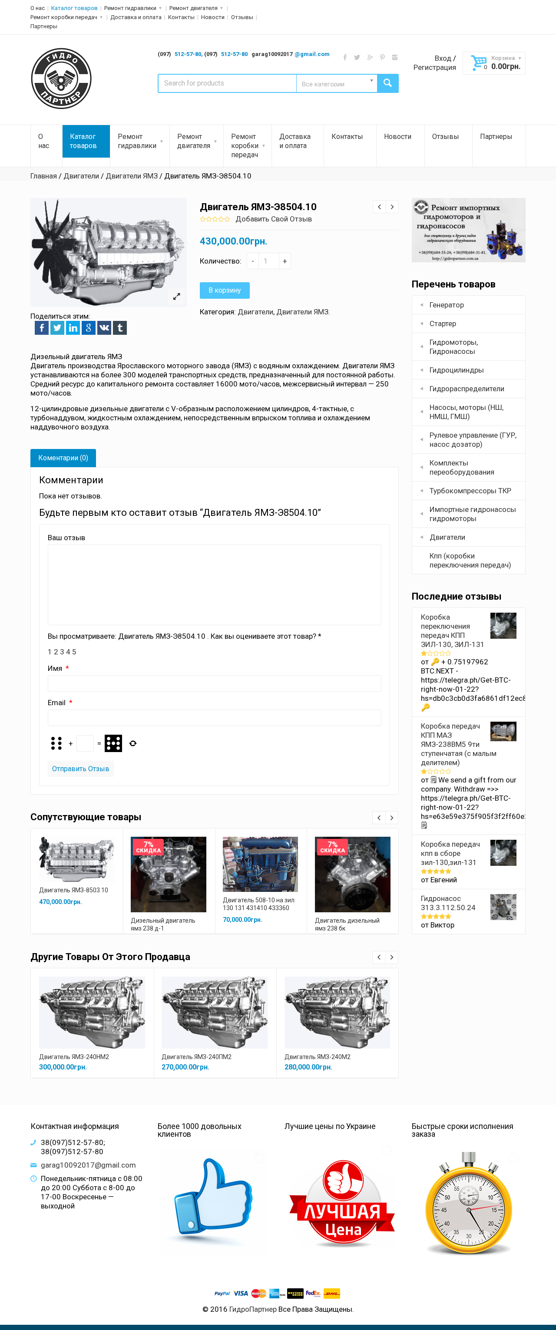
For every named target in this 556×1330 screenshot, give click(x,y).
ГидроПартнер (253, 1309)
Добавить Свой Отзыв (273, 219)
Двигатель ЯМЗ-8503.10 (73, 890)
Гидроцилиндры (457, 370)
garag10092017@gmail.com (88, 1165)
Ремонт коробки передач (63, 17)
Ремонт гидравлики (130, 8)
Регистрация (435, 67)
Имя (56, 668)
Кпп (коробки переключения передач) (470, 560)
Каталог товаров (74, 8)
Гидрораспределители (467, 388)
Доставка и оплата (136, 17)
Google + (89, 328)
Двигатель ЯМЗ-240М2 (318, 1056)
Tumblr (120, 328)
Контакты (181, 17)
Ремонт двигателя (193, 8)
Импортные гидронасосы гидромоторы (473, 514)
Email (57, 702)
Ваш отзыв (66, 537)
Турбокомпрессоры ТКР (470, 490)
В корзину (224, 290)
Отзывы (242, 17)
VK (104, 328)
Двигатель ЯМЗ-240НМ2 (74, 1056)
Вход (443, 58)
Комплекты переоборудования (462, 467)
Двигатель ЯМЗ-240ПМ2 (197, 1056)
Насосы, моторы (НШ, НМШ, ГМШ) (466, 412)
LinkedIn (73, 328)
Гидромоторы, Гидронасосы (454, 347)
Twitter (57, 328)
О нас (37, 8)
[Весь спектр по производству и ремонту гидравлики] (61, 79)
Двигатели (81, 176)
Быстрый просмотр (77, 850)
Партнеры (43, 26)
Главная (43, 176)
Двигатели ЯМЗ (132, 176)
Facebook (42, 328)
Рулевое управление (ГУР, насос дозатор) (473, 440)
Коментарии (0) (63, 458)
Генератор (447, 304)
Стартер (443, 323)
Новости (213, 17)
